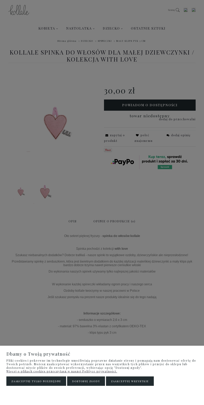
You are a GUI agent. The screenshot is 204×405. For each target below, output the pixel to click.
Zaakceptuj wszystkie (130, 381)
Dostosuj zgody (86, 381)
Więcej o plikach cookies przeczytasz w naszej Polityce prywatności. (61, 371)
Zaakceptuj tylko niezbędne (36, 381)
